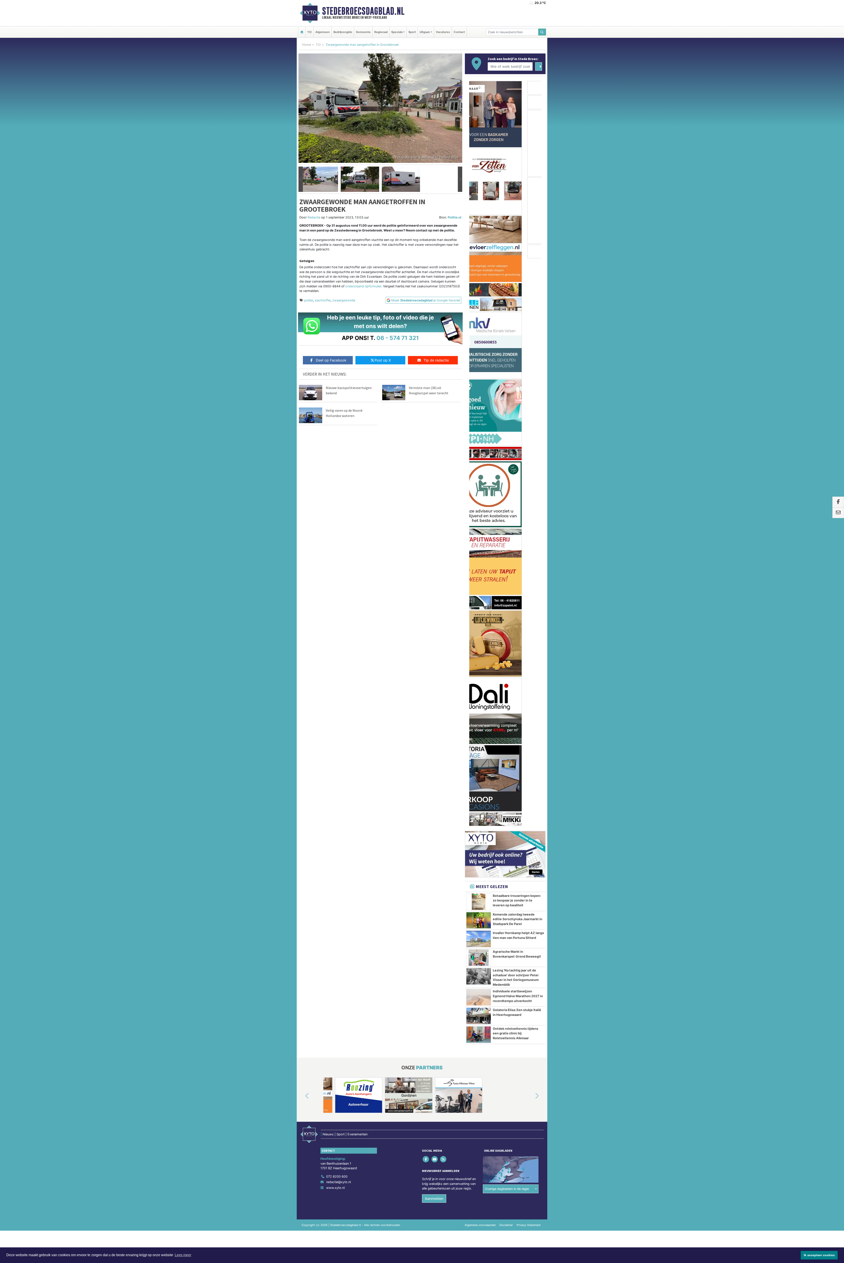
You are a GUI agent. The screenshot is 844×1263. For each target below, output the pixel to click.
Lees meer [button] (183, 1255)
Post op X (383, 360)
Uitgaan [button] (425, 32)
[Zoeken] (542, 32)
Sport (412, 32)
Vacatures (443, 32)
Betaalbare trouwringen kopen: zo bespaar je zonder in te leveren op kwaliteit (517, 381)
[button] (300, 179)
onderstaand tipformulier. (363, 286)
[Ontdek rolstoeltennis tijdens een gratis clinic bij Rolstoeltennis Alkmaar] (478, 515)
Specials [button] (397, 32)
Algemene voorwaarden (480, 705)
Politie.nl (454, 217)
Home (306, 44)
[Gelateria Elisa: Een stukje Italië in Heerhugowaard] (478, 496)
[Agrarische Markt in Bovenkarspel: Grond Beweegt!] (478, 438)
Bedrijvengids (342, 32)
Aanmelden (434, 679)
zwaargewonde (343, 300)
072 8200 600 (336, 657)
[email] (838, 512)
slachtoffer (323, 300)
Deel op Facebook (331, 360)
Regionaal (380, 32)
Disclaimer (506, 705)
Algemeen (322, 32)
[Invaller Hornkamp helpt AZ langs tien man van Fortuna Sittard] (478, 419)
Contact (459, 32)
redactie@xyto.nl (338, 663)
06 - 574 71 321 (398, 337)
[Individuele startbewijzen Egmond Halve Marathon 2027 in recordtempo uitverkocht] (478, 478)
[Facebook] (426, 640)
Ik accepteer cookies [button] (819, 1255)
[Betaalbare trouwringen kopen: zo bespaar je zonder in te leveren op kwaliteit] (478, 382)
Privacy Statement (529, 705)
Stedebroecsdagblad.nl (363, 11)
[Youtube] (435, 640)
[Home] (301, 32)
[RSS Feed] (443, 640)
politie (308, 300)
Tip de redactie (436, 360)
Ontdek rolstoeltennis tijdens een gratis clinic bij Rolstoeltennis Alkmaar (515, 514)
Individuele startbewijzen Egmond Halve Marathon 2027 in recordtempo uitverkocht (518, 476)
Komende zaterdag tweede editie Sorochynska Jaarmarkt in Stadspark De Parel (517, 399)
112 (309, 32)
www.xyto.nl (335, 668)
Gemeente (363, 32)
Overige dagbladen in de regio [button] (507, 669)
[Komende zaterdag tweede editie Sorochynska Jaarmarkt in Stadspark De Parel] (478, 401)
